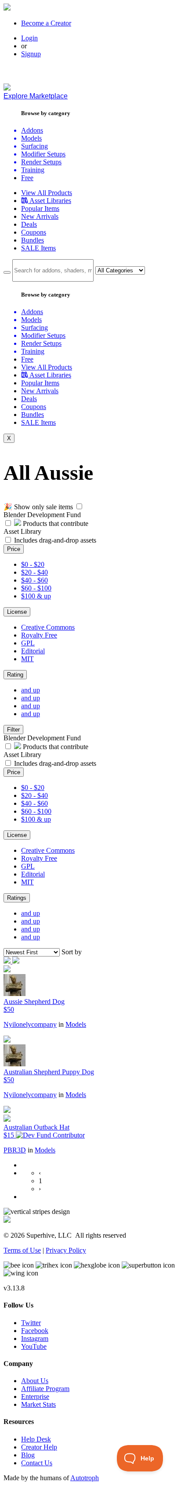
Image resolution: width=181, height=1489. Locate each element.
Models (75, 1024)
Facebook (34, 1330)
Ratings (16, 898)
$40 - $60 (34, 580)
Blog (28, 1455)
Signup (31, 54)
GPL (28, 643)
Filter (13, 729)
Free (27, 177)
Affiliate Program (45, 1388)
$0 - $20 (32, 564)
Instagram (34, 1338)
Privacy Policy (66, 1250)
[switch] (79, 506)
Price (13, 549)
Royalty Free (39, 635)
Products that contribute (54, 523)
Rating (15, 674)
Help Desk (36, 1439)
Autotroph (84, 1478)
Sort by (72, 952)
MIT (27, 659)
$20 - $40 (34, 572)
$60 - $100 (36, 588)
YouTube (34, 1346)
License (17, 612)
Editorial (33, 651)
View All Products (46, 192)
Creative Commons (48, 627)
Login (29, 38)
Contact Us (36, 1463)
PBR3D (15, 1150)
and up (30, 690)
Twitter (31, 1322)
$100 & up (36, 596)
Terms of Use (22, 1250)
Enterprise (35, 1396)
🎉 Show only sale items (38, 507)
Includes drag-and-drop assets (55, 540)
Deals (29, 224)
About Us (34, 1380)
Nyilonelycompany (30, 1024)
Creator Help (39, 1447)
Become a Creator (46, 23)
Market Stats (38, 1404)
